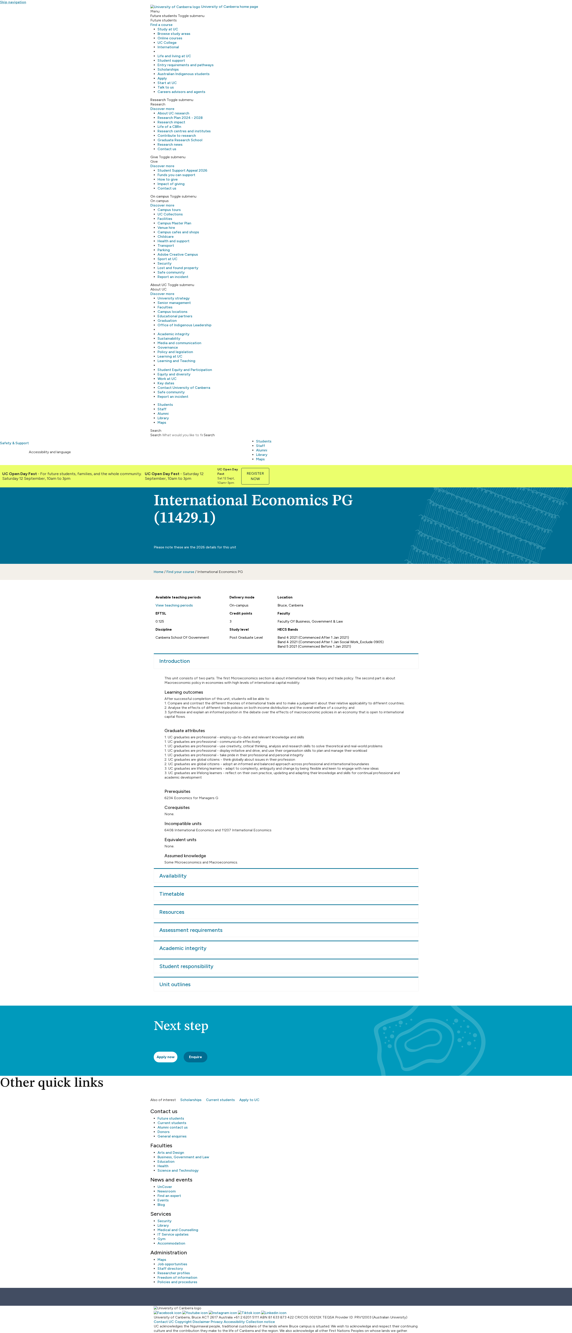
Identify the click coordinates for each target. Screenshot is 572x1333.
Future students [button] (163, 16)
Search (155, 435)
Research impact (171, 122)
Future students (171, 1118)
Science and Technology (178, 1170)
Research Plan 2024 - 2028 (180, 118)
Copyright (183, 1322)
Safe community (171, 272)
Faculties (165, 307)
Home (158, 572)
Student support (171, 60)
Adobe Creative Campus (178, 254)
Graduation (167, 320)
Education (166, 1161)
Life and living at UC (174, 56)
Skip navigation (13, 2)
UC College (167, 42)
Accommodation (171, 1243)
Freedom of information (177, 1277)
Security (165, 263)
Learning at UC (170, 356)
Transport (166, 245)
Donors (164, 1132)
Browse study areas (174, 34)
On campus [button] (159, 196)
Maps (162, 422)
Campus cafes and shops (178, 232)
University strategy (174, 298)
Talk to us (166, 87)
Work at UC (167, 379)
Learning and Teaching (176, 361)
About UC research (173, 113)
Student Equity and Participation (185, 370)
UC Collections (170, 214)
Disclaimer (201, 1322)
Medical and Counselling (178, 1230)
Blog (161, 1204)
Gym (161, 1239)
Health (163, 1166)
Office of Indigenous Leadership (184, 325)
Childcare (166, 236)
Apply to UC (249, 1100)
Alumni (163, 413)
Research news (170, 144)
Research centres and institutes (184, 131)
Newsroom (167, 1191)
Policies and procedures (177, 1282)
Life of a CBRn (169, 126)
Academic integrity (173, 334)
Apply (162, 78)
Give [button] (154, 157)
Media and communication (179, 343)
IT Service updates (173, 1234)
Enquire (195, 1057)
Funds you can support (176, 175)
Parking (164, 250)
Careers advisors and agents (181, 92)
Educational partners (175, 316)
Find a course (161, 25)
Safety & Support (14, 443)
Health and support (173, 241)
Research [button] (158, 100)
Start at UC (167, 83)
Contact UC (164, 1322)
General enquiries (172, 1136)
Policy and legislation (175, 352)
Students (165, 404)
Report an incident (173, 277)
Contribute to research (177, 135)
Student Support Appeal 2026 (182, 170)
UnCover (165, 1187)
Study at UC (168, 29)
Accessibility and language (50, 452)
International (168, 47)
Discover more (162, 109)
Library (163, 418)
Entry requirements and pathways (186, 65)
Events (163, 1200)
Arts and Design (171, 1152)
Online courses (170, 38)
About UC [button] (158, 285)
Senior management (174, 303)
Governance (168, 347)
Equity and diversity (174, 374)
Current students (220, 1100)
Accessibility (234, 1322)
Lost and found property (178, 268)
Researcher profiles (174, 1273)
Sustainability (169, 338)
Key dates (166, 383)
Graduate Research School (180, 140)
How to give (168, 179)
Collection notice (260, 1322)
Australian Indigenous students (184, 74)
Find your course (180, 572)
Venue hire (166, 227)
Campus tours (169, 210)
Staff (162, 409)
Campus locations (172, 312)
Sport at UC (167, 259)
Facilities (165, 219)
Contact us (167, 149)
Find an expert (169, 1196)
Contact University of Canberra (184, 387)
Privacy (217, 1322)
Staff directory (170, 1268)
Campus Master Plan (174, 223)
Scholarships (168, 69)
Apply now (166, 1057)
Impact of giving (171, 184)
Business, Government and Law (183, 1157)
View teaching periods (174, 605)
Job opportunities (172, 1264)
